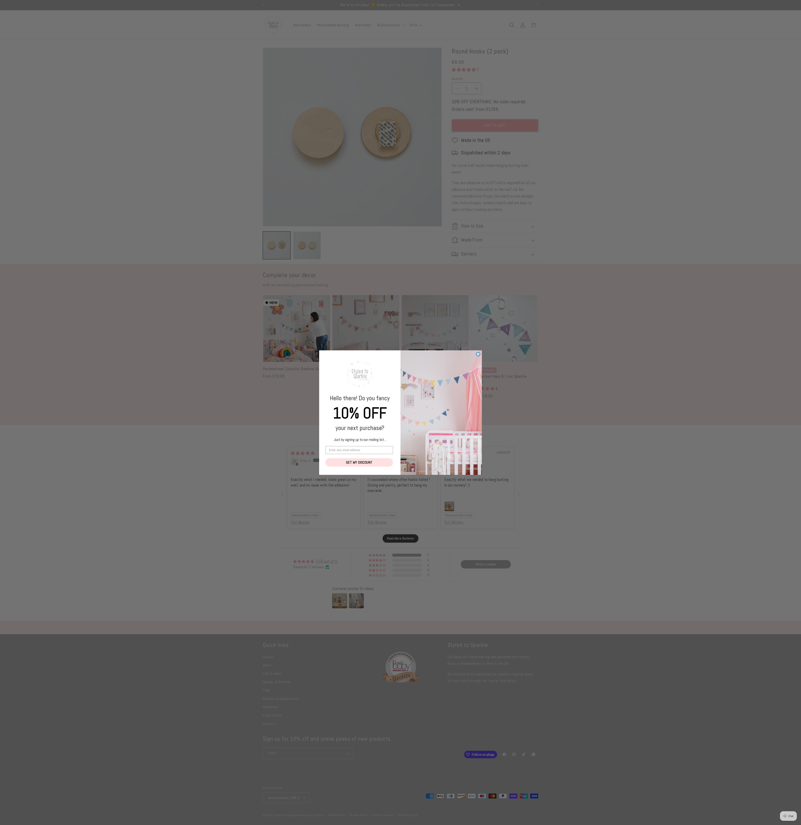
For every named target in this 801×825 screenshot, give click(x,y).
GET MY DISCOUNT (359, 462)
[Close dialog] (478, 354)
